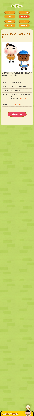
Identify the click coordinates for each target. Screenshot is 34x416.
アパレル (24, 21)
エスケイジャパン (16, 104)
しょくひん (10, 25)
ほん (10, 16)
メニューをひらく (11, 414)
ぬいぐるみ (24, 16)
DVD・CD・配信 (24, 12)
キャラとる (23, 98)
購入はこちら (17, 114)
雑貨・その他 (24, 25)
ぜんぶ (10, 12)
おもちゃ (10, 21)
